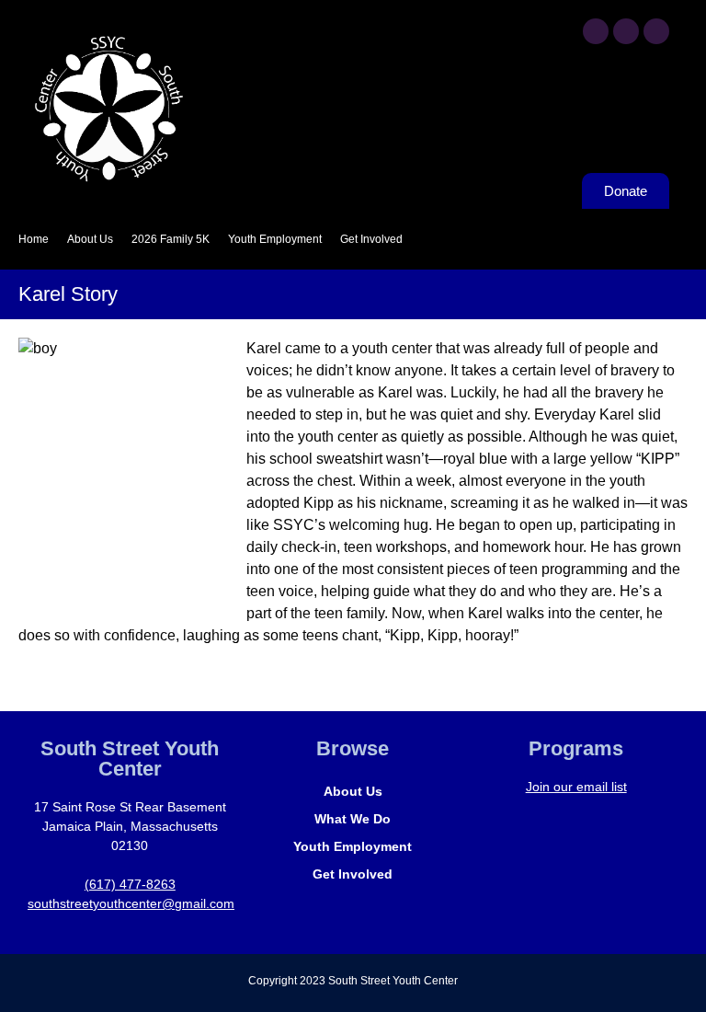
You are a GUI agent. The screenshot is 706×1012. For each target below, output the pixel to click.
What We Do (352, 818)
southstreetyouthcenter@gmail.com (131, 903)
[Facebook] (596, 31)
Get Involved (371, 239)
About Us (90, 239)
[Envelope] (656, 31)
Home (33, 239)
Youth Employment (275, 239)
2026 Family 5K (170, 239)
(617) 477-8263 (130, 884)
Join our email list (576, 786)
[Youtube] (626, 31)
